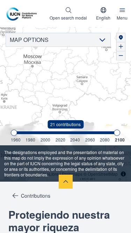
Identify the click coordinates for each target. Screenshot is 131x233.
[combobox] (103, 14)
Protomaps (72, 174)
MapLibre (50, 174)
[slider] (14, 133)
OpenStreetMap (103, 174)
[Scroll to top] (66, 182)
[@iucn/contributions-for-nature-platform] (23, 13)
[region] (65, 104)
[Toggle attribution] (123, 174)
